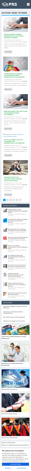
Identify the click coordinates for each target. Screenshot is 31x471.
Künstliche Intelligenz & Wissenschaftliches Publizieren (15, 307)
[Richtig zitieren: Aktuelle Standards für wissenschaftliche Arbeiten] (15, 135)
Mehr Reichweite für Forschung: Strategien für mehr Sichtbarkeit (16, 113)
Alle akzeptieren (15, 464)
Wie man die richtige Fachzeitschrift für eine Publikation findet (13, 178)
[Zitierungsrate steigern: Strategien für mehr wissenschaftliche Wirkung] (15, 64)
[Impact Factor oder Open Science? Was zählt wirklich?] (5, 294)
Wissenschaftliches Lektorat (9, 389)
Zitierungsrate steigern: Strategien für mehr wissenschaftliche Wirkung (14, 75)
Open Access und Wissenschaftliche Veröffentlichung (13, 312)
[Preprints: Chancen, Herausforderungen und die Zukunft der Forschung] (5, 274)
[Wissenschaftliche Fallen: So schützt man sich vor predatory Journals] (5, 284)
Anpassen (8, 468)
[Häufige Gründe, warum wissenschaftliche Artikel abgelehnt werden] (15, 24)
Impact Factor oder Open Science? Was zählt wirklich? (17, 293)
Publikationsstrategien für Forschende (12, 41)
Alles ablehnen (21, 468)
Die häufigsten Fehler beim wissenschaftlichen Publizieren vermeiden (16, 257)
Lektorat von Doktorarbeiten (10, 437)
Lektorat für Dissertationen (9, 413)
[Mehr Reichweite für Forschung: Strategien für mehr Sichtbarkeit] (15, 101)
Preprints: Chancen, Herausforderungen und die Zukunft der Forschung (15, 275)
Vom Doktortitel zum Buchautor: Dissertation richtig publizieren (17, 265)
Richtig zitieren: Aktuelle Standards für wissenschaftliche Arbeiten (14, 141)
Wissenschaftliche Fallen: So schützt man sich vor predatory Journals (17, 284)
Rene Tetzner (12, 40)
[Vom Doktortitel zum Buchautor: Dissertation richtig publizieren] (5, 266)
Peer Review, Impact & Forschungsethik (16, 278)
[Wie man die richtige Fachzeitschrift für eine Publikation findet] (15, 167)
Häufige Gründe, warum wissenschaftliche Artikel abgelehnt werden (14, 36)
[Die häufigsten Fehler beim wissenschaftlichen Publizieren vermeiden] (5, 256)
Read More (8, 52)
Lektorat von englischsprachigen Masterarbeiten (15, 445)
